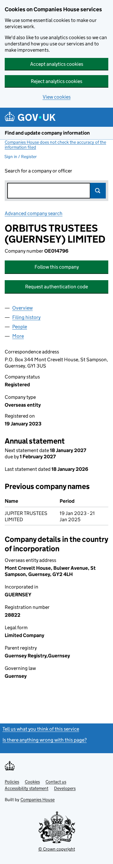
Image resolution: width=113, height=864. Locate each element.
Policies (12, 781)
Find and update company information (47, 133)
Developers (65, 788)
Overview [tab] (22, 308)
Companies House (37, 799)
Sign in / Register (20, 156)
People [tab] (19, 327)
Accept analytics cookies (56, 64)
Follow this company (57, 267)
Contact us (56, 781)
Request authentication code (56, 287)
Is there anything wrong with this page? (45, 740)
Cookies (32, 781)
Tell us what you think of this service (41, 729)
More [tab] (18, 336)
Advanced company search (33, 213)
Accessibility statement (26, 788)
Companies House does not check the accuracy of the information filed (55, 144)
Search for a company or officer (38, 171)
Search (98, 190)
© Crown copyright (56, 849)
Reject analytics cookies (56, 81)
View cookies (57, 97)
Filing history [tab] (26, 317)
